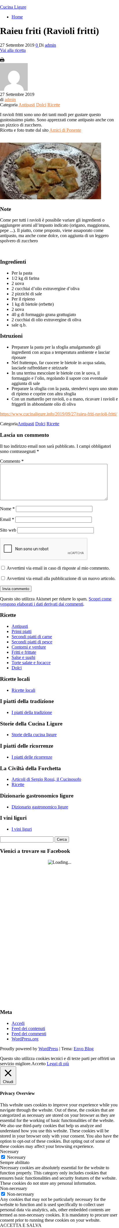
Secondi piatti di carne (32, 636)
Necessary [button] (9, 1151)
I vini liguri (22, 829)
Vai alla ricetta (13, 50)
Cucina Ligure (13, 7)
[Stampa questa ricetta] (2, 60)
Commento (12, 461)
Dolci (41, 104)
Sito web (8, 530)
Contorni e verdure (29, 647)
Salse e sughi (23, 657)
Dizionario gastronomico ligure (40, 806)
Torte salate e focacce (31, 662)
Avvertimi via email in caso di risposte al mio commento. (58, 568)
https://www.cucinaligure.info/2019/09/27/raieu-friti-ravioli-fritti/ (58, 413)
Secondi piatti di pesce (32, 641)
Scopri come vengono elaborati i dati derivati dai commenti (55, 601)
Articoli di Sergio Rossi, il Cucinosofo (46, 779)
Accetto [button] (38, 1063)
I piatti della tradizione (32, 712)
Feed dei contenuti (28, 1028)
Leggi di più (58, 1063)
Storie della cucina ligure (34, 734)
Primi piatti (21, 631)
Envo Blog (84, 1048)
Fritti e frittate (24, 652)
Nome (7, 508)
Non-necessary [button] (13, 1188)
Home (17, 16)
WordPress (48, 1048)
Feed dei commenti (29, 1033)
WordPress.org (25, 1038)
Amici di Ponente (65, 130)
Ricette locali (23, 690)
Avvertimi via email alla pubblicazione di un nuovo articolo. (61, 578)
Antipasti (26, 104)
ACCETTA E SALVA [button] (21, 1225)
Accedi (18, 1023)
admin (50, 45)
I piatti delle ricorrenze (32, 757)
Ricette (53, 104)
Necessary (16, 1157)
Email (7, 519)
